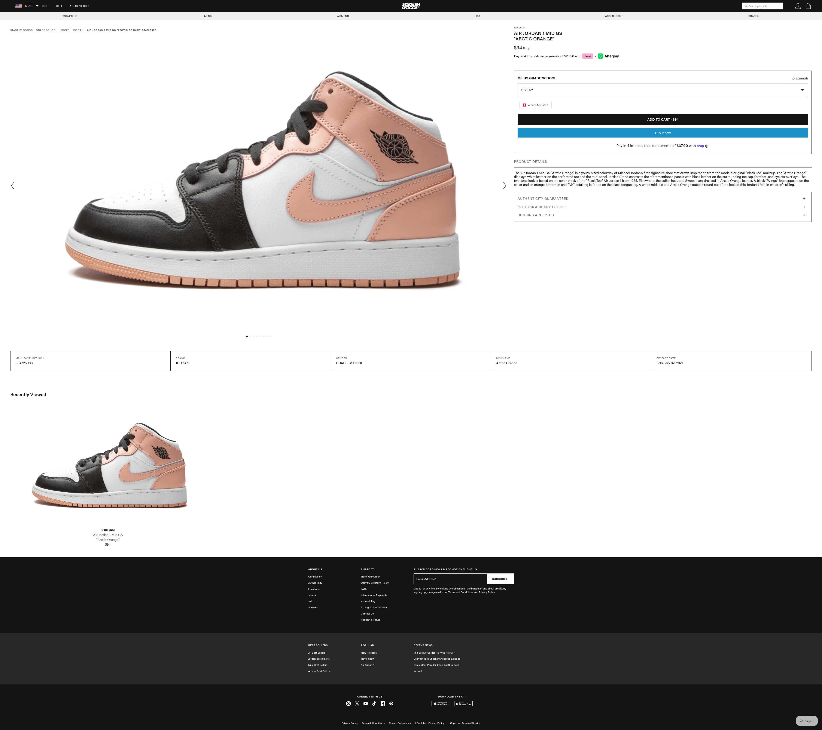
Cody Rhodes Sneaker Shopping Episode (437, 658)
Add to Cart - (663, 119)
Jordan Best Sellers (319, 658)
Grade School (46, 30)
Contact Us (367, 613)
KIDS (477, 16)
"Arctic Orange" (108, 539)
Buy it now (663, 133)
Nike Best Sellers (317, 665)
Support (367, 569)
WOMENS (343, 16)
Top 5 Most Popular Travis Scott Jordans (436, 665)
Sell (59, 6)
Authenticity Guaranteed (543, 198)
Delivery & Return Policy (375, 583)
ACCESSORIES (614, 16)
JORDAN (108, 530)
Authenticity (79, 6)
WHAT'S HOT (71, 16)
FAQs (364, 589)
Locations (314, 589)
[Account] (798, 6)
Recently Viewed (28, 394)
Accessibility (368, 601)
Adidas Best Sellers (319, 671)
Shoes (65, 30)
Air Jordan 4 (367, 665)
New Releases (369, 652)
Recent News (423, 645)
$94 (108, 544)
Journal (312, 595)
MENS (208, 16)
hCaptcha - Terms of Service (464, 723)
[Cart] (808, 6)
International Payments (374, 595)
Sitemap (312, 607)
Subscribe (500, 579)
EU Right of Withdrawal (374, 607)
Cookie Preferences (400, 723)
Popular (367, 645)
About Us (315, 569)
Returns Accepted (536, 214)
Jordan (78, 30)
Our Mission (315, 576)
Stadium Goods (21, 30)
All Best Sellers (316, 652)
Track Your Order (370, 576)
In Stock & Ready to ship (542, 206)
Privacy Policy (350, 723)
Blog (45, 6)
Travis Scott (367, 658)
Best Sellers (318, 645)
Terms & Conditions (373, 723)
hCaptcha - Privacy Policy (429, 723)
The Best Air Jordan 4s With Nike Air (434, 652)
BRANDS (753, 16)
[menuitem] (46, 6)
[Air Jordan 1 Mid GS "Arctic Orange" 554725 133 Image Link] (108, 466)
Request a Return (371, 620)
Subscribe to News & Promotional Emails (445, 569)
